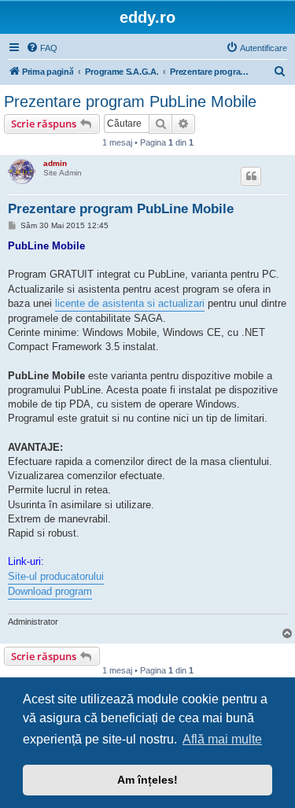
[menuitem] (41, 48)
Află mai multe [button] (222, 739)
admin (55, 163)
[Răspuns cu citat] (251, 176)
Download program (50, 591)
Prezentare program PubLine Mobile (130, 101)
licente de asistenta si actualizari (130, 303)
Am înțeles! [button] (147, 779)
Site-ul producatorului (56, 576)
